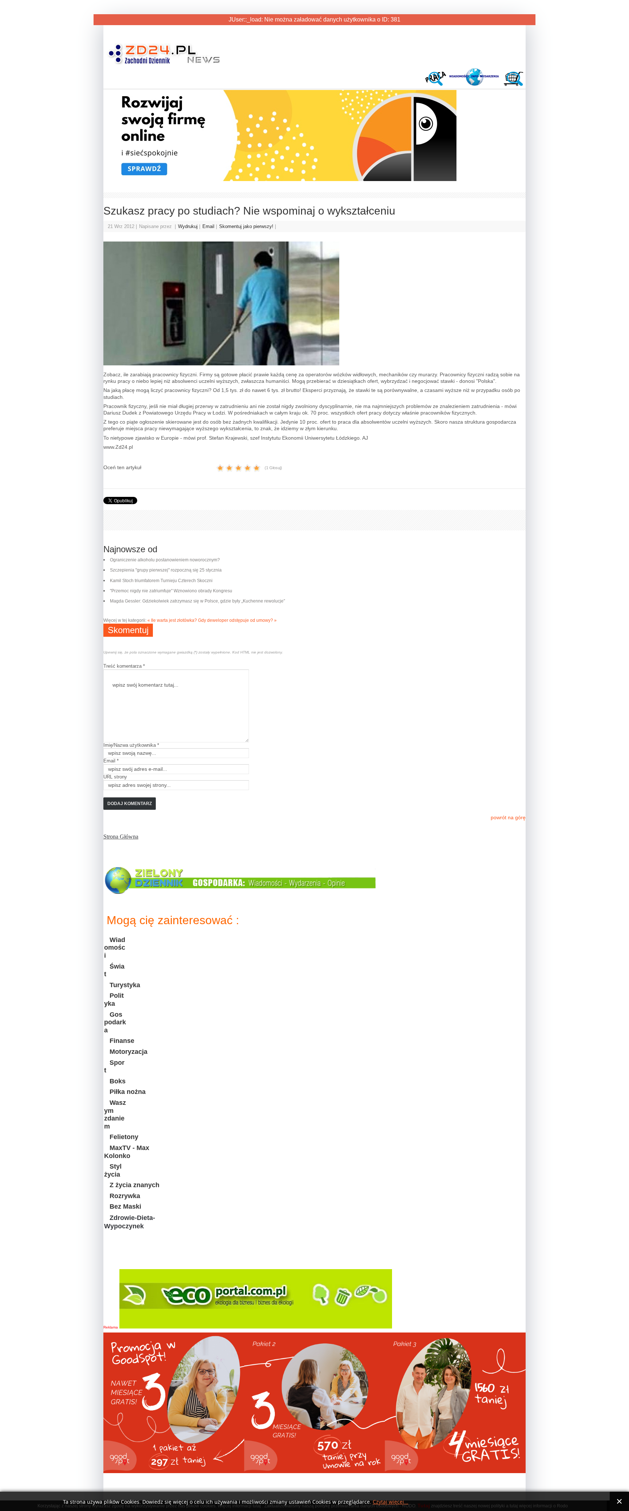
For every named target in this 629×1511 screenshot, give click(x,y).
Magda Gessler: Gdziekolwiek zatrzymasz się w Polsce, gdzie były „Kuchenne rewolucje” (197, 601)
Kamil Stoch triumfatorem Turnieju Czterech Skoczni (161, 580)
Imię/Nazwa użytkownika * (131, 745)
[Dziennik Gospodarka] (241, 892)
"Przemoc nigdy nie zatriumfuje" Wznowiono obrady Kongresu (171, 590)
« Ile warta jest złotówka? (172, 620)
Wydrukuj (188, 226)
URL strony (115, 777)
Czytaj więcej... (390, 1502)
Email (209, 226)
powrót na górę (508, 817)
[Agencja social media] (279, 179)
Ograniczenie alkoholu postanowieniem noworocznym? (165, 559)
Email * (111, 761)
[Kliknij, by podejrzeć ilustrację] (314, 303)
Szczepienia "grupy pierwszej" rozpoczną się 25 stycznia (166, 570)
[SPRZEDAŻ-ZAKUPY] (512, 84)
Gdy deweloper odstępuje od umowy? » (237, 620)
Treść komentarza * (124, 666)
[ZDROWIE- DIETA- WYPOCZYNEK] (139, 1256)
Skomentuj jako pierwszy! (247, 226)
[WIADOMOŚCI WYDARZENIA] (474, 84)
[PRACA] (437, 84)
